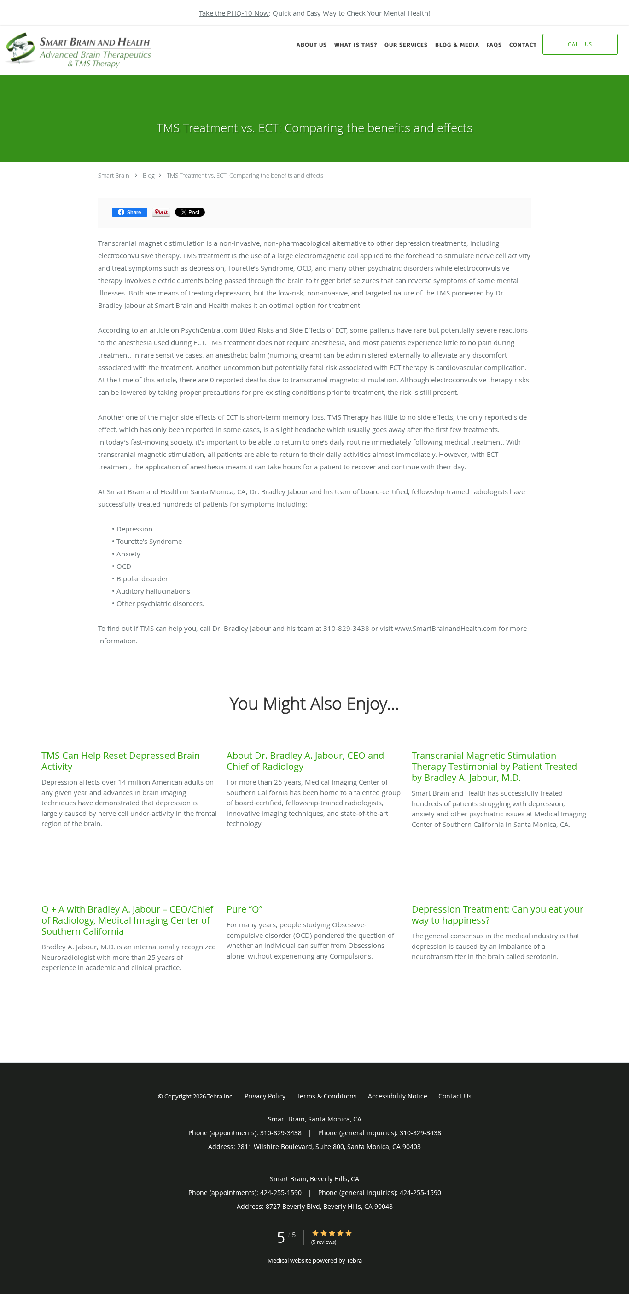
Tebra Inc (219, 1096)
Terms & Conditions (327, 1096)
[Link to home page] (77, 50)
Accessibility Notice (397, 1096)
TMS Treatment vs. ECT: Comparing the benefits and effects (245, 175)
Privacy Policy (265, 1096)
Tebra (354, 1260)
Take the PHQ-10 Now (234, 12)
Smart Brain (113, 175)
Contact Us (455, 1096)
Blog (149, 175)
